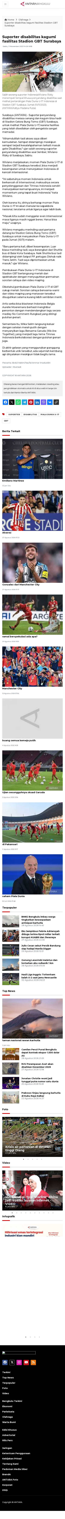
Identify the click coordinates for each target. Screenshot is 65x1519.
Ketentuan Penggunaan (16, 1453)
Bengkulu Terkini (12, 1401)
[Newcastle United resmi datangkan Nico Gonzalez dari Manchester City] (32, 562)
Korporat (7, 1485)
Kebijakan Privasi (12, 1458)
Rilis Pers (7, 1440)
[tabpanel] (32, 1137)
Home (11, 19)
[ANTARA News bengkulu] (35, 4)
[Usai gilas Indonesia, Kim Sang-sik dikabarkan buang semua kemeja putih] (32, 718)
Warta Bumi (9, 1422)
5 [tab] (41, 1159)
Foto (5, 1109)
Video (6, 1162)
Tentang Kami (10, 1464)
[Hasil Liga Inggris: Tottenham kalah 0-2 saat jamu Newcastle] (10, 978)
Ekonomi (7, 1406)
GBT (6, 421)
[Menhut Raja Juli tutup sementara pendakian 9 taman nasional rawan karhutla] (32, 1018)
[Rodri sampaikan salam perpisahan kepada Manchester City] (32, 666)
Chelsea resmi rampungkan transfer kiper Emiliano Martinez (27, 479)
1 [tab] (23, 1159)
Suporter (14, 414)
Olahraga (23, 19)
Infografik (8, 1216)
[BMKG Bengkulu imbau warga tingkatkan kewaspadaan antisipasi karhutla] (10, 921)
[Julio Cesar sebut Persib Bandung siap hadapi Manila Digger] (10, 950)
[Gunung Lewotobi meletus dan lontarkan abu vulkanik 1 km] (10, 964)
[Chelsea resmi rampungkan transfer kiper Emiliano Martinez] (32, 458)
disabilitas (30, 414)
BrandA (6, 1474)
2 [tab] (27, 1159)
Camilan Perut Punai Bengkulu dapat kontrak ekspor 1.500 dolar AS (40, 1052)
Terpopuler (9, 907)
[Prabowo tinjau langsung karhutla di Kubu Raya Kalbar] (10, 1097)
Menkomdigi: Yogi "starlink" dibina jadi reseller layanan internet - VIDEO (31, 1200)
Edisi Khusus (9, 1430)
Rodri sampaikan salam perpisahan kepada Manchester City (29, 687)
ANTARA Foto (10, 1479)
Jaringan (7, 1448)
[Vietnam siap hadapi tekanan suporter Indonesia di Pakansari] (32, 822)
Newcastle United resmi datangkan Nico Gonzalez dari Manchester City (27, 583)
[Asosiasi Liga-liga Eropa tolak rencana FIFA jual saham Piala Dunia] (32, 874)
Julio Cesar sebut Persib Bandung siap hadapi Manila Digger (40, 947)
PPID (5, 1490)
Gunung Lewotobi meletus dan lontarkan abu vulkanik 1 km (39, 962)
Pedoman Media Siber (15, 1469)
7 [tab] (39, 1212)
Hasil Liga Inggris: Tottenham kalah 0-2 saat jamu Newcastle (39, 976)
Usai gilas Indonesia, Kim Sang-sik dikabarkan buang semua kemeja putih (30, 739)
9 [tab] (48, 1212)
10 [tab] (52, 1212)
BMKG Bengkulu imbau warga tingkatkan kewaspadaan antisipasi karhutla (38, 919)
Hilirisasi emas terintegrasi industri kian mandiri (32, 1326)
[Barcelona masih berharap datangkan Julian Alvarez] (32, 510)
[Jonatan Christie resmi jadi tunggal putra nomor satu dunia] (10, 1082)
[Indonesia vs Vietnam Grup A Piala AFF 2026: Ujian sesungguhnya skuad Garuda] (32, 770)
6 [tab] (34, 1212)
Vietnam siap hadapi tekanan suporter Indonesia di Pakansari (32, 843)
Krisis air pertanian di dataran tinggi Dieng (27, 1148)
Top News (8, 991)
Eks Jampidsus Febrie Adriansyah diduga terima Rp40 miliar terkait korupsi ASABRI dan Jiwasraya (40, 934)
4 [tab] (37, 1159)
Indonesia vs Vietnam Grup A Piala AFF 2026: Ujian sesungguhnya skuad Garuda (29, 791)
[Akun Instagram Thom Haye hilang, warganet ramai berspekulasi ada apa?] (32, 614)
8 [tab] (43, 1212)
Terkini (6, 1372)
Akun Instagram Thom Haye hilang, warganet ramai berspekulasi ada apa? (30, 635)
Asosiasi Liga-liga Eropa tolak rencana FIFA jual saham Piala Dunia (31, 895)
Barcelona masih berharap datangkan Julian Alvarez (29, 531)
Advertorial (8, 1435)
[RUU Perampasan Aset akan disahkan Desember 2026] (10, 1068)
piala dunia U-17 (50, 414)
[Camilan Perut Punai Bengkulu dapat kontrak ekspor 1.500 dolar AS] (10, 1053)
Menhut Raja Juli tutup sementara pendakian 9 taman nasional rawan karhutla (30, 1039)
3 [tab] (32, 1159)
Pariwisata (8, 1411)
